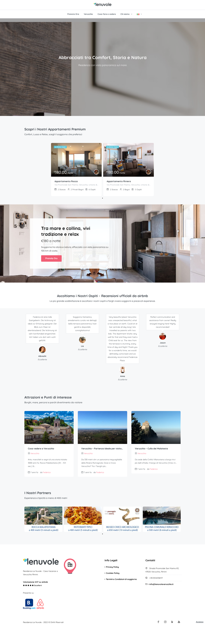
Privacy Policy (112, 567)
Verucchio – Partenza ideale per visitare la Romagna (102, 448)
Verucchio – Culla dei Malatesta (151, 448)
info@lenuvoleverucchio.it (161, 584)
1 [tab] (102, 198)
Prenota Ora (73, 14)
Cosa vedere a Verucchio (41, 448)
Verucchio (88, 14)
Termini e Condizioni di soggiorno (121, 579)
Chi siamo (125, 14)
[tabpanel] (76, 169)
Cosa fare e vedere (107, 14)
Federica (46, 472)
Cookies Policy (112, 573)
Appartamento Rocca (66, 181)
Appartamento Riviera (119, 181)
